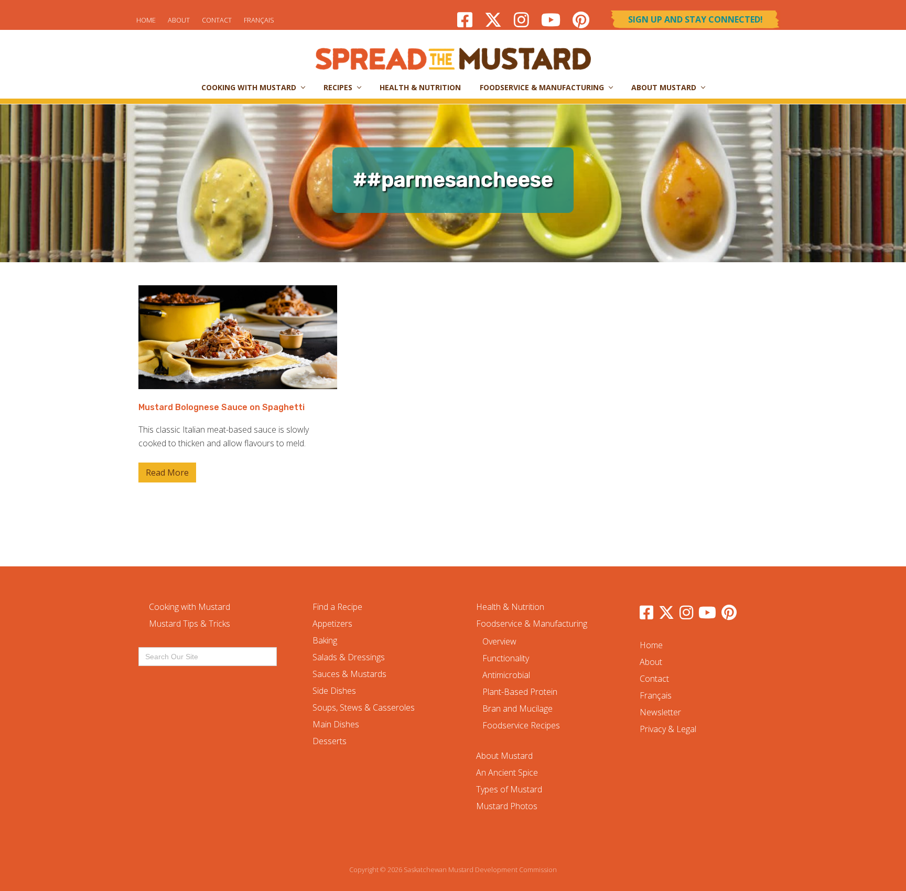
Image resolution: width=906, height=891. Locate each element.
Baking (324, 640)
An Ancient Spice (507, 772)
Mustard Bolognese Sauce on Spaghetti (221, 407)
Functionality (505, 658)
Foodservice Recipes (521, 725)
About (179, 20)
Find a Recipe (337, 607)
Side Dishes (334, 690)
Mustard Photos (506, 806)
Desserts (329, 741)
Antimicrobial (506, 675)
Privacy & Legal (668, 729)
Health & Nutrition (510, 607)
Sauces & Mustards (349, 674)
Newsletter (660, 712)
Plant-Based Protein (519, 691)
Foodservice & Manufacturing (531, 623)
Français (259, 20)
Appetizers (332, 623)
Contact (217, 20)
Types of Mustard (509, 789)
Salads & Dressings (348, 657)
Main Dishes (335, 724)
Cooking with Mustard (189, 607)
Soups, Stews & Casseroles (363, 707)
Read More (167, 474)
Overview (499, 641)
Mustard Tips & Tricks (189, 623)
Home (146, 20)
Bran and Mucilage (517, 708)
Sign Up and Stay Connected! (695, 19)
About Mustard (504, 755)
